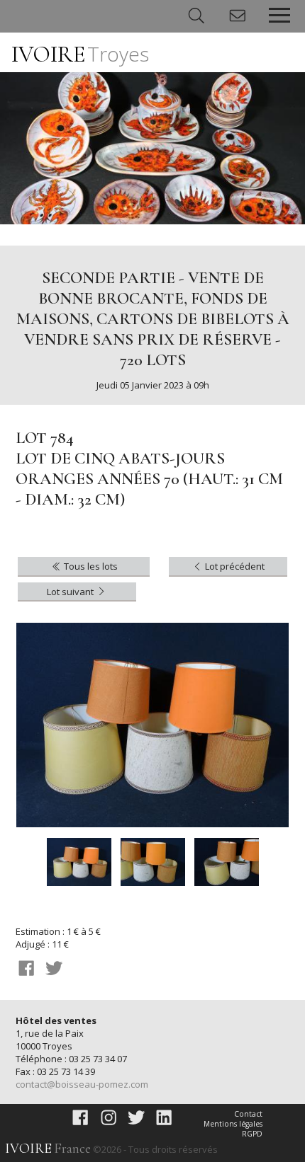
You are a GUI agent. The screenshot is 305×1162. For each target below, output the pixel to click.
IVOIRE (80, 54)
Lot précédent (234, 566)
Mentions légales (233, 1124)
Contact (248, 1114)
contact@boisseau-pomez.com (82, 1084)
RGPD (252, 1134)
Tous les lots (90, 566)
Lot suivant (71, 591)
